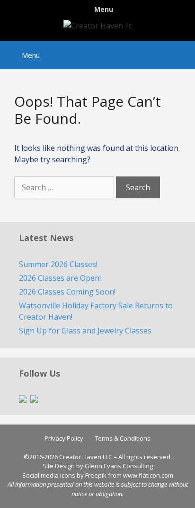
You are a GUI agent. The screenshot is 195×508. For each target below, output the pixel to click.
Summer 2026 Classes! (58, 264)
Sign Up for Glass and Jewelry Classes (85, 330)
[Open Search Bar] (181, 50)
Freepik (95, 475)
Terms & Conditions (123, 438)
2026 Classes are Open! (60, 278)
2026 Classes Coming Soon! (67, 291)
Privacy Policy (63, 438)
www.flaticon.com (148, 475)
